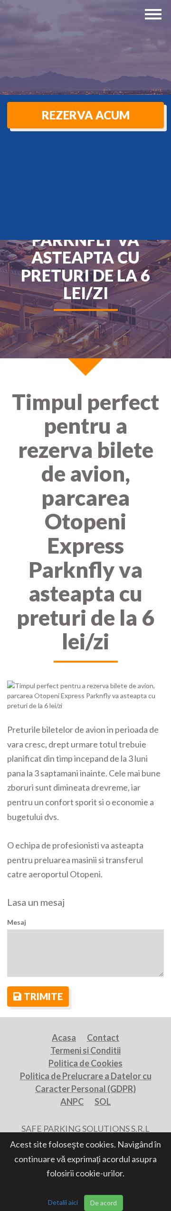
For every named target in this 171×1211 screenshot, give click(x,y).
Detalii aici (63, 1202)
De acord (103, 1203)
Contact (103, 1037)
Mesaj (16, 922)
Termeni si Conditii (85, 1050)
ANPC (72, 1101)
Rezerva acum (86, 115)
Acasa (64, 1037)
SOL (103, 1101)
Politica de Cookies (85, 1063)
